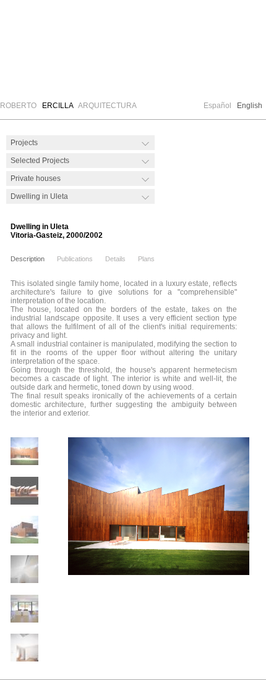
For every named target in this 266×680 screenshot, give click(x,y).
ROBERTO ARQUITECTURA (68, 105)
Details (115, 258)
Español (217, 105)
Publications (75, 258)
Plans (146, 258)
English (249, 105)
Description (28, 258)
